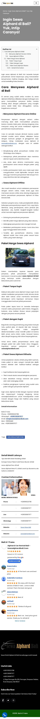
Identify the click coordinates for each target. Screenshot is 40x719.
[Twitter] (8, 700)
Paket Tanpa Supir (15, 61)
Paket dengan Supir (16, 63)
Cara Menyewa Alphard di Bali (14, 52)
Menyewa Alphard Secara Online (20, 54)
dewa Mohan (12, 592)
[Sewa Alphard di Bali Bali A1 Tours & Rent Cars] (7, 3)
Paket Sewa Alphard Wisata (18, 66)
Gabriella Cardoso (14, 578)
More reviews (20, 621)
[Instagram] (13, 700)
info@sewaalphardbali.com (17, 419)
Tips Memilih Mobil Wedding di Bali (13, 459)
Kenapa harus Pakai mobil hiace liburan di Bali (17, 462)
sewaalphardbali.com (9, 143)
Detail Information (18, 68)
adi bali (10, 601)
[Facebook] (3, 700)
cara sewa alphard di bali (15, 437)
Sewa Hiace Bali (26, 527)
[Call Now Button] (4, 715)
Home (5, 11)
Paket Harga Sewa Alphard (16, 59)
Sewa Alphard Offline (16, 56)
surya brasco (12, 610)
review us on (13, 561)
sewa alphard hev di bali (10, 465)
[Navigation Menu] (36, 3)
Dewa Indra (12, 566)
